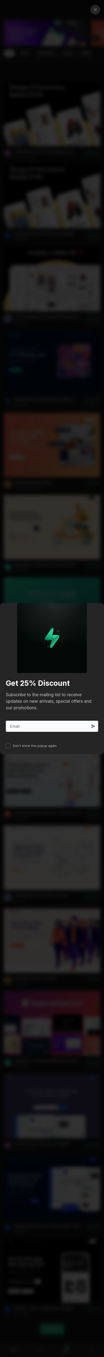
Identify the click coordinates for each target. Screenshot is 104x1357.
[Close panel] (95, 10)
